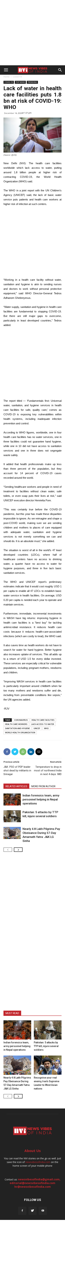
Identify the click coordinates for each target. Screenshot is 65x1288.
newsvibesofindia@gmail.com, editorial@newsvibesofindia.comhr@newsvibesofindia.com (35, 1183)
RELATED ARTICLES (16, 786)
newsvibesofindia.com (37, 1162)
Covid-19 (17, 76)
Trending (32, 82)
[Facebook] (22, 1211)
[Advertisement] (32, 32)
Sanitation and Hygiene (17, 728)
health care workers (16, 724)
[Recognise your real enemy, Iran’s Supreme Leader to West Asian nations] (48, 1065)
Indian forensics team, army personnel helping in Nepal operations (41, 799)
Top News (20, 82)
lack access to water (42, 724)
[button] (60, 70)
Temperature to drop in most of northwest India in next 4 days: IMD (48, 770)
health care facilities (43, 720)
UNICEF (37, 728)
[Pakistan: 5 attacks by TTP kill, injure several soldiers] (12, 816)
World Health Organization (20, 732)
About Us (32, 1150)
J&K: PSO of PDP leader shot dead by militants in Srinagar (17, 770)
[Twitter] (32, 1211)
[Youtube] (43, 1211)
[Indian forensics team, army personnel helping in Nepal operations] (12, 799)
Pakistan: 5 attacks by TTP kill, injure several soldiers (46, 1046)
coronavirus (21, 720)
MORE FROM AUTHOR (43, 786)
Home (6, 76)
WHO (46, 728)
